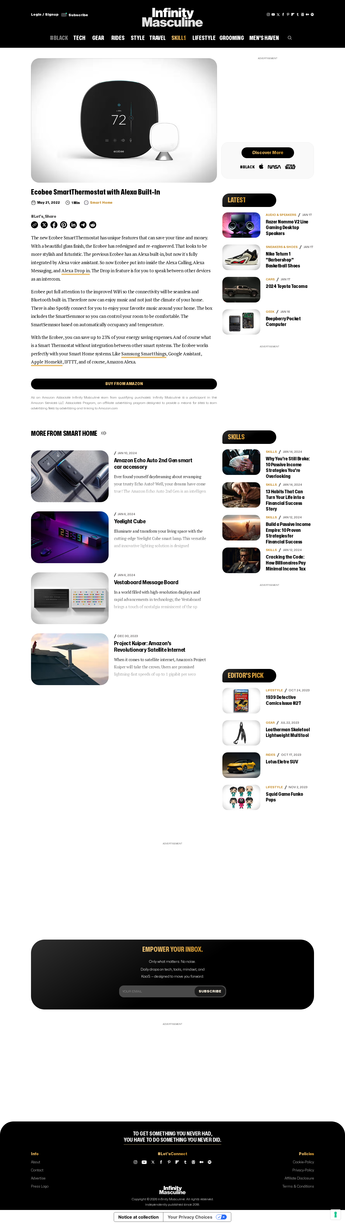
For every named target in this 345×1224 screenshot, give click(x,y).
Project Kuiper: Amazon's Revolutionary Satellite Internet (149, 646)
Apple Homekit (47, 362)
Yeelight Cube (130, 521)
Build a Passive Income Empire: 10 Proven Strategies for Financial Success (288, 533)
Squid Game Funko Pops (284, 797)
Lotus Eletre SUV (282, 762)
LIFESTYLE (274, 690)
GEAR (270, 722)
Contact (37, 1170)
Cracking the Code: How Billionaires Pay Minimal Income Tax (285, 563)
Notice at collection (138, 1217)
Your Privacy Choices (190, 1217)
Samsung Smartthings (143, 354)
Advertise (38, 1178)
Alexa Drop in (75, 270)
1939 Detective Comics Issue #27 (283, 700)
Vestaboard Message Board (146, 582)
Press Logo (40, 1186)
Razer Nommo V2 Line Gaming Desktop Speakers (287, 228)
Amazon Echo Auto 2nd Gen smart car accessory (153, 464)
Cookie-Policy (303, 1162)
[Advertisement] (267, 99)
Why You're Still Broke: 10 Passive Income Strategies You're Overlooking (288, 468)
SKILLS (271, 451)
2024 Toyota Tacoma (286, 286)
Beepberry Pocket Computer (283, 322)
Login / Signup (44, 14)
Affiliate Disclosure (299, 1178)
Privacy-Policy (303, 1170)
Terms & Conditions (298, 1186)
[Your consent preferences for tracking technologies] (335, 1214)
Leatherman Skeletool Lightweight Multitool (288, 732)
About (35, 1162)
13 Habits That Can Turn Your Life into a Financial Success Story (285, 500)
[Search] (289, 39)
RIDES (270, 754)
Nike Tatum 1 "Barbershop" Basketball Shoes (283, 260)
